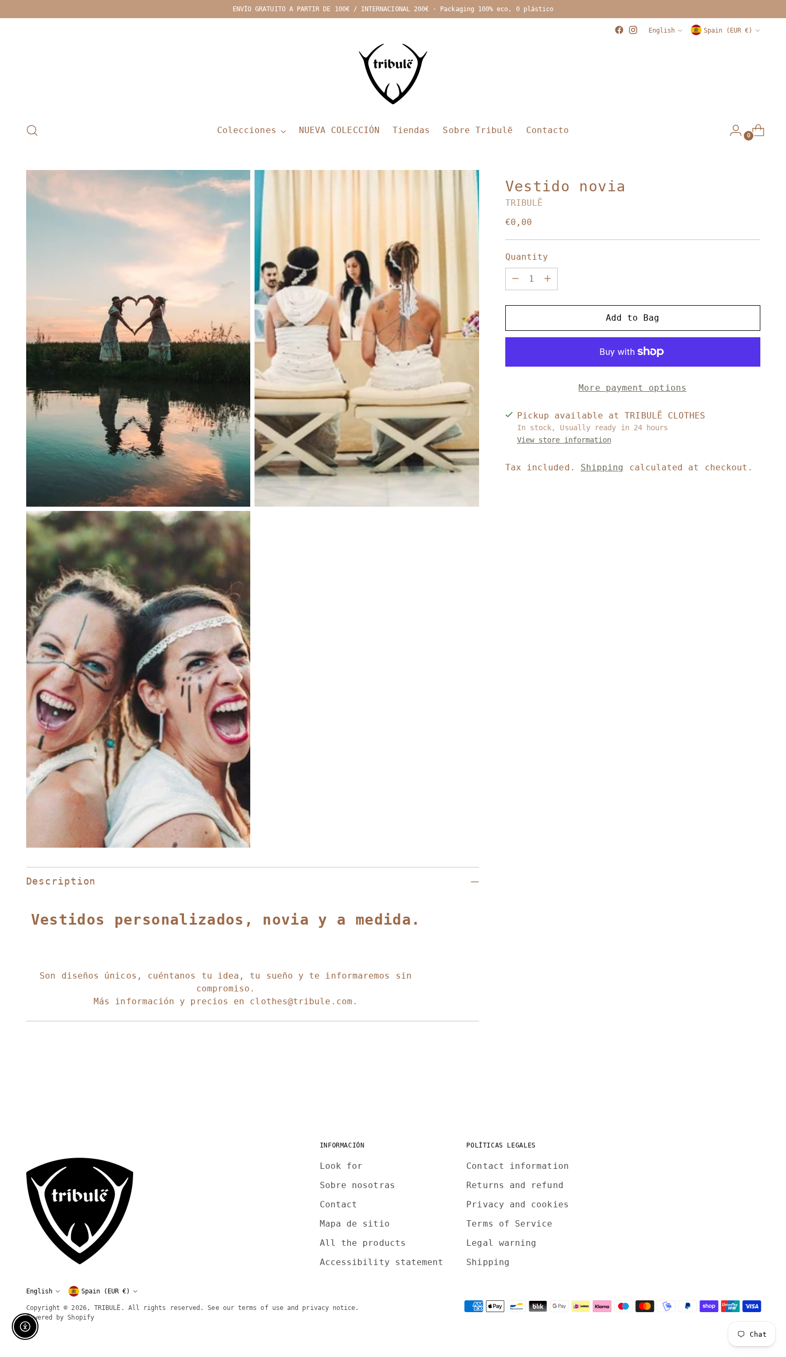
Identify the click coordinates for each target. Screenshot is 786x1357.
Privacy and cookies (517, 1204)
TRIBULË (524, 203)
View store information (564, 440)
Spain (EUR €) (728, 30)
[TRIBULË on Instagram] (633, 30)
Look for (341, 1166)
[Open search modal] (32, 130)
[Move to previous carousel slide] (727, 1093)
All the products (363, 1243)
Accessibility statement (382, 1262)
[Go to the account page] (731, 130)
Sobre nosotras (357, 1185)
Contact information (517, 1166)
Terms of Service (509, 1224)
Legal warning (501, 1243)
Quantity (527, 257)
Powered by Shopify (60, 1317)
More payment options (633, 388)
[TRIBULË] (393, 74)
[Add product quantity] (547, 279)
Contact (339, 1204)
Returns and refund (514, 1185)
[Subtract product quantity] (515, 279)
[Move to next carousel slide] (751, 1092)
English (662, 30)
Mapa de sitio (355, 1224)
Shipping (602, 467)
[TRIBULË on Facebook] (619, 30)
